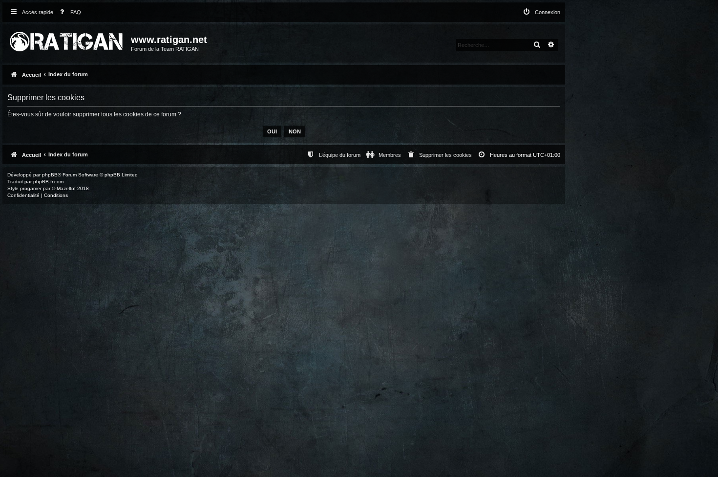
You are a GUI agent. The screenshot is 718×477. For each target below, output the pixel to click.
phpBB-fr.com (48, 181)
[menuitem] (68, 12)
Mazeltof (66, 188)
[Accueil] (68, 39)
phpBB (50, 174)
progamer (31, 188)
